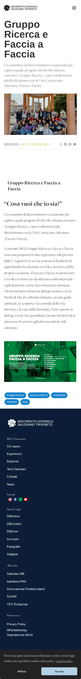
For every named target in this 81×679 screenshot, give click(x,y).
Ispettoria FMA (16, 581)
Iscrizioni (13, 539)
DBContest (14, 524)
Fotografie (13, 546)
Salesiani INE (16, 573)
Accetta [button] (59, 671)
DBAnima (13, 516)
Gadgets (12, 554)
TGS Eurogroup (17, 604)
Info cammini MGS (35, 144)
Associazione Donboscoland (25, 589)
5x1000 (12, 596)
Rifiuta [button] (21, 671)
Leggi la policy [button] (64, 661)
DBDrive (12, 531)
